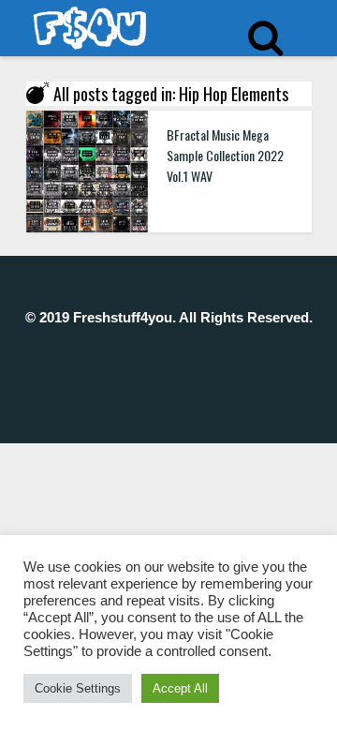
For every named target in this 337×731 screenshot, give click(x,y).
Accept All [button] (180, 688)
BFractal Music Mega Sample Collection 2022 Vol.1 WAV (225, 155)
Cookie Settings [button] (78, 688)
